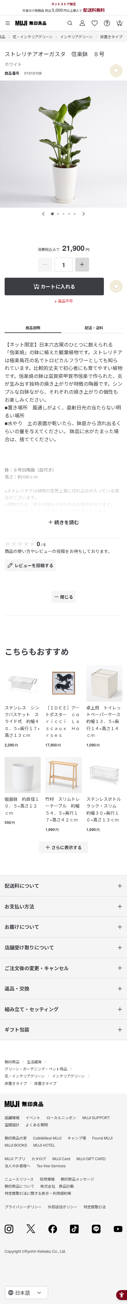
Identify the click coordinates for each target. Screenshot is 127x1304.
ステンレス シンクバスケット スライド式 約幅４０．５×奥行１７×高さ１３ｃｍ (22, 721)
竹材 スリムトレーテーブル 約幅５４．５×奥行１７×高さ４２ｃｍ (62, 809)
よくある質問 (37, 1124)
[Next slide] (83, 213)
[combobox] (26, 1292)
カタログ (38, 1158)
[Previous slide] (43, 213)
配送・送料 (94, 327)
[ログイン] (82, 20)
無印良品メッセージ (77, 1178)
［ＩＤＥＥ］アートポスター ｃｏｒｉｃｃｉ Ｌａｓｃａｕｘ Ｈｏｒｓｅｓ (62, 721)
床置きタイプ (111, 36)
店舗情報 (12, 1117)
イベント (33, 1117)
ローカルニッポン (61, 1117)
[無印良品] (24, 1104)
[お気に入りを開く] (95, 20)
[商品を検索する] (70, 20)
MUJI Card (61, 1158)
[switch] (116, 70)
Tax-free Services (51, 1165)
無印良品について (19, 1186)
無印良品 (12, 1061)
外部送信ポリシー (62, 1206)
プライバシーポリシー (23, 1206)
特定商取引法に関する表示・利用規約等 (38, 1193)
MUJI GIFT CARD (91, 1158)
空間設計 (12, 1124)
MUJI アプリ (15, 1158)
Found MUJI (102, 1137)
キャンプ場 (77, 1137)
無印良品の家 (16, 1137)
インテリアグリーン (76, 36)
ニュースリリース (19, 1178)
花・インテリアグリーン (33, 36)
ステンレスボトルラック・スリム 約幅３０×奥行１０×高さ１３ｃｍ (103, 809)
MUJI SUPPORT (96, 1117)
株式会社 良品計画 (57, 1186)
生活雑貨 (34, 1061)
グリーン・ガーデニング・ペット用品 (36, 1068)
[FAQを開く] (107, 20)
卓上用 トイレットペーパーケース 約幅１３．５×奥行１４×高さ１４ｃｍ (104, 721)
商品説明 (33, 327)
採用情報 (47, 1178)
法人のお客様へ (18, 1165)
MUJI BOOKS (16, 1145)
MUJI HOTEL (44, 1145)
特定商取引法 (95, 1206)
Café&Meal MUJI (47, 1137)
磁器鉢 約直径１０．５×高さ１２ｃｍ (22, 806)
